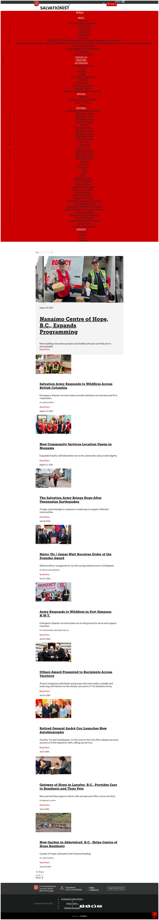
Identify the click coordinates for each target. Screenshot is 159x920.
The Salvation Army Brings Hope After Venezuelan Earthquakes (71, 500)
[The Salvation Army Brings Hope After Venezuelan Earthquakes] (53, 486)
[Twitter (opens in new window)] (87, 906)
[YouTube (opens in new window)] (93, 906)
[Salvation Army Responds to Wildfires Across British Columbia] (53, 372)
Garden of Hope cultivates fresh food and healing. (65, 853)
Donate (98, 4)
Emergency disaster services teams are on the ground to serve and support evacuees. (78, 624)
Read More (45, 349)
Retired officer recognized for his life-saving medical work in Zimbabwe (77, 565)
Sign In (89, 4)
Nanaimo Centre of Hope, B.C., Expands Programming (74, 325)
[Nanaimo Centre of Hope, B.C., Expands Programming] (79, 301)
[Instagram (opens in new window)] (99, 906)
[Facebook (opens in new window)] (82, 906)
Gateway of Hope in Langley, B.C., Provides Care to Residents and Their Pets (78, 787)
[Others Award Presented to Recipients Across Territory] (53, 660)
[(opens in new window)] (62, 888)
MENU (118, 1)
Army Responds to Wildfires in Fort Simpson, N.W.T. (76, 613)
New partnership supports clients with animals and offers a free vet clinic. (78, 796)
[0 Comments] (154, 916)
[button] (92, 887)
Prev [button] (41, 872)
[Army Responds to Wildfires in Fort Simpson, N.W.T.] (53, 600)
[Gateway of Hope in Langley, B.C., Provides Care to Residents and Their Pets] (53, 773)
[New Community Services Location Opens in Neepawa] (53, 432)
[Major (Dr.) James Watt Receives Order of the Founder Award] (53, 542)
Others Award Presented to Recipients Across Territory (76, 674)
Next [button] (38, 877)
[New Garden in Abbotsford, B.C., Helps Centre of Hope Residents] (53, 830)
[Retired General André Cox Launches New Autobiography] (53, 716)
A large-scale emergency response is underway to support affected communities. (74, 510)
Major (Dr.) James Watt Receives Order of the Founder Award (75, 556)
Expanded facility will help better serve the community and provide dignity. (78, 455)
